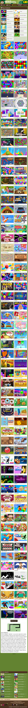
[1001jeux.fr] (8, 2)
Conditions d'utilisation (18, 701)
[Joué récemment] (26, 2)
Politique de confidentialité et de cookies (18, 702)
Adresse (15, 5)
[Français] (13, 705)
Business (19, 704)
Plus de (24, 5)
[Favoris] (24, 2)
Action (9, 5)
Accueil (3, 5)
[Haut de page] (23, 705)
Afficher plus (13, 620)
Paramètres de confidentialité (18, 703)
